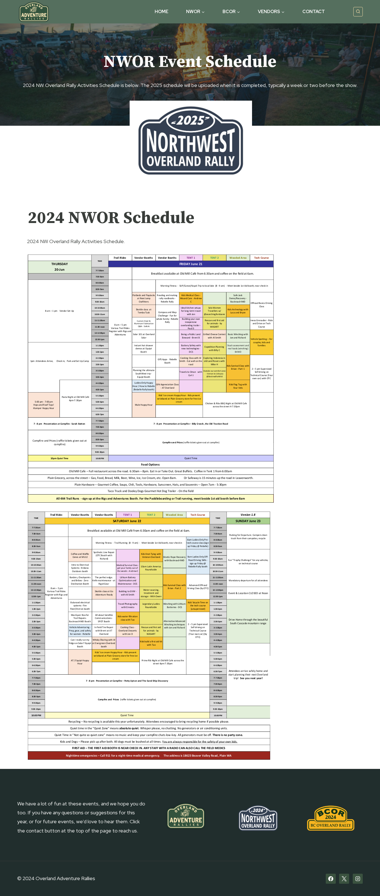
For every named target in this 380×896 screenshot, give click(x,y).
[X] (344, 879)
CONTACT (313, 11)
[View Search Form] (358, 11)
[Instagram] (358, 879)
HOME (161, 11)
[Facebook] (331, 879)
